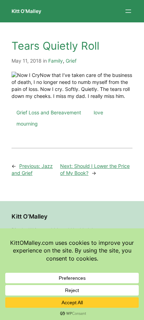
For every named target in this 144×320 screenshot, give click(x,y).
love (98, 112)
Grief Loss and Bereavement (48, 112)
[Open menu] (128, 11)
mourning (27, 124)
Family (55, 61)
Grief (71, 61)
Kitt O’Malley (26, 11)
